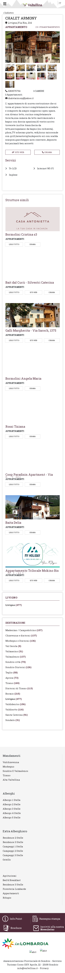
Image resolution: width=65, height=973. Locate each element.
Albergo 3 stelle (11, 808)
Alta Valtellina (11, 779)
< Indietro (8, 12)
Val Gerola (13, 646)
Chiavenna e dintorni (21, 635)
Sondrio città (15, 661)
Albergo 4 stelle (12, 813)
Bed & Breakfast (12, 880)
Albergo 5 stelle (11, 817)
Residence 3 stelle (13, 842)
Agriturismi (9, 875)
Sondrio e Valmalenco (15, 770)
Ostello (7, 859)
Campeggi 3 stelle (13, 855)
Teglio (11, 672)
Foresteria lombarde (14, 888)
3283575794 (13, 91)
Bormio (12, 693)
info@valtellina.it (27, 968)
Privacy (44, 968)
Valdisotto (14, 709)
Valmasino (14, 651)
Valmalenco (15, 656)
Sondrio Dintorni (18, 667)
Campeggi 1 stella (13, 846)
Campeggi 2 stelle (13, 850)
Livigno (13, 604)
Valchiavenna (11, 762)
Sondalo (12, 720)
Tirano (12, 683)
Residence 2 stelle (13, 837)
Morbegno (8, 766)
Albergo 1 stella (11, 799)
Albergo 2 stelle (11, 804)
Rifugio (7, 897)
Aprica (11, 677)
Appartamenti (11, 893)
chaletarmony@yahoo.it (20, 98)
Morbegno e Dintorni (20, 640)
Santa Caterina (16, 714)
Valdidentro (15, 704)
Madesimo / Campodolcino (23, 630)
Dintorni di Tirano (19, 688)
